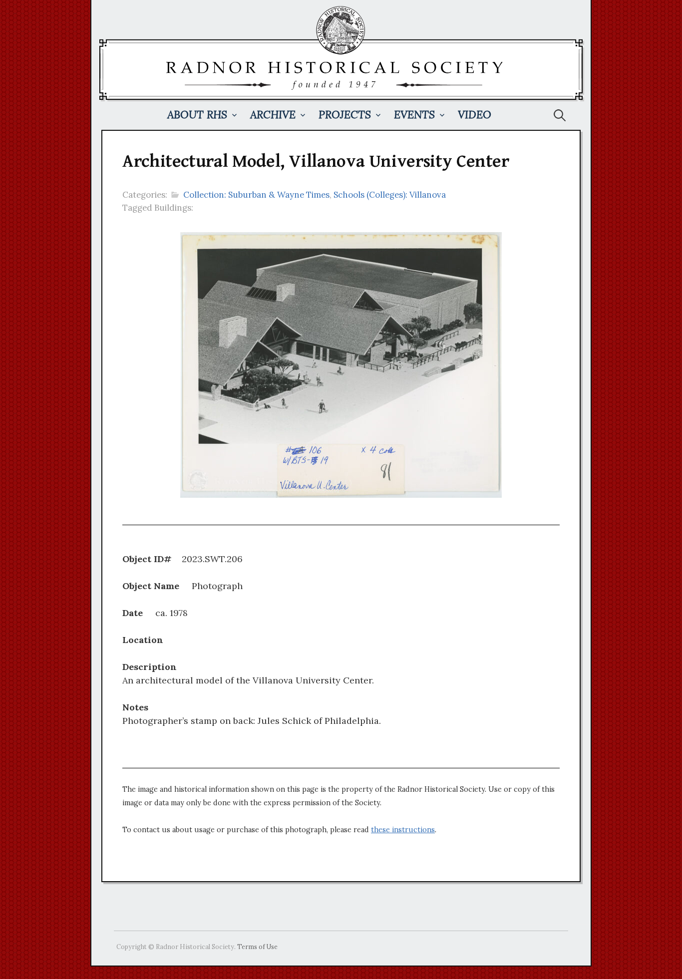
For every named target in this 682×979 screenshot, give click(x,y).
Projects (345, 114)
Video (474, 114)
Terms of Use (257, 947)
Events (414, 114)
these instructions (403, 829)
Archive (273, 114)
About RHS (197, 114)
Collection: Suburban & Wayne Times (256, 194)
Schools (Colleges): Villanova (390, 194)
